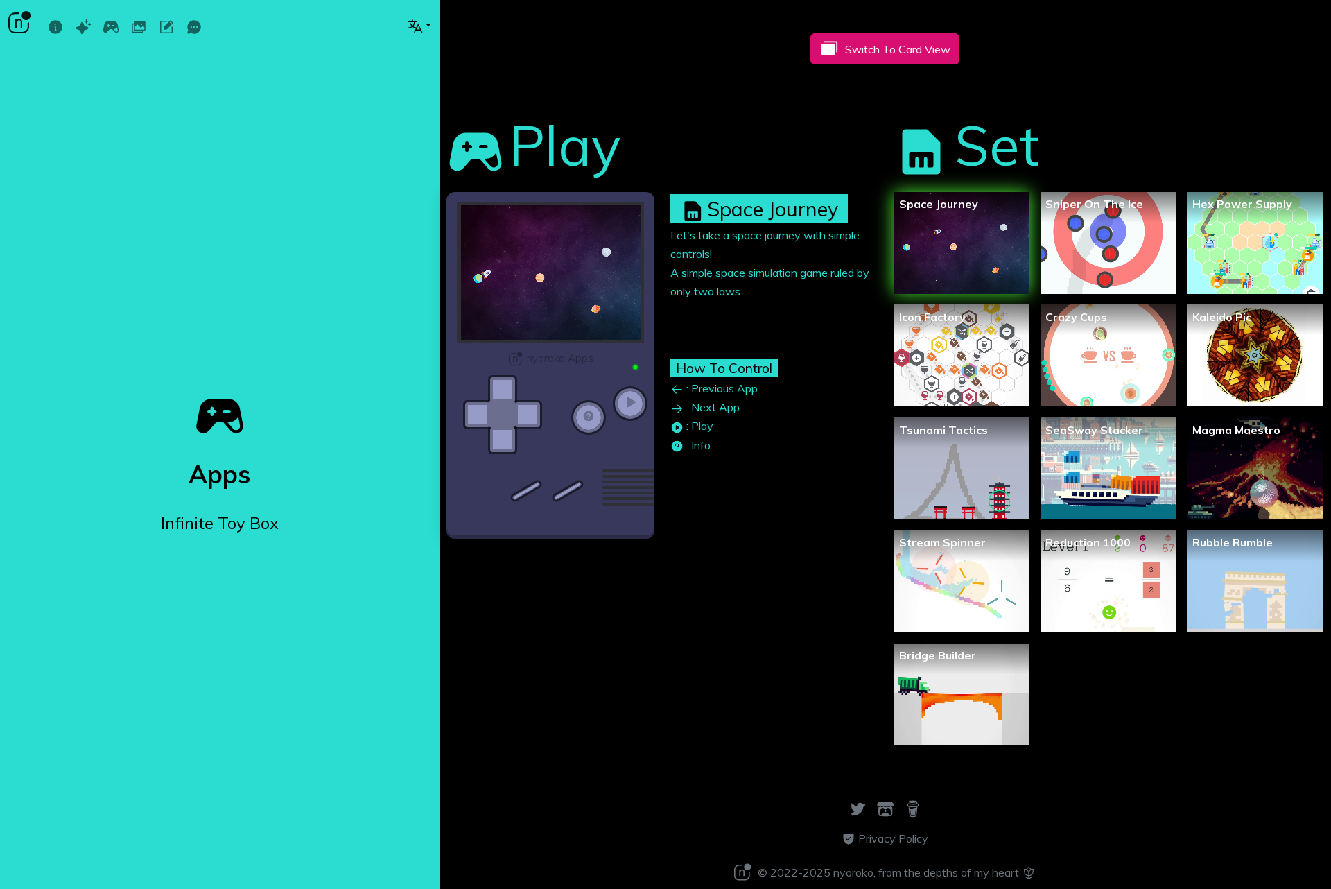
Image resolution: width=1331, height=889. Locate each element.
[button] (418, 25)
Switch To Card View (897, 49)
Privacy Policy (891, 838)
